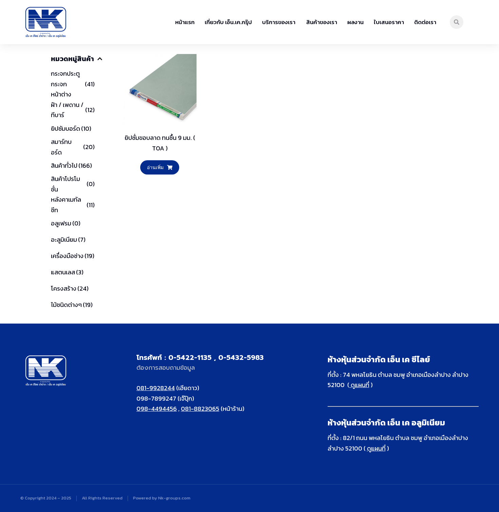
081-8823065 (200, 408)
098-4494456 (156, 408)
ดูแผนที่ (359, 384)
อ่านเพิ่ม (155, 167)
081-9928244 (155, 387)
